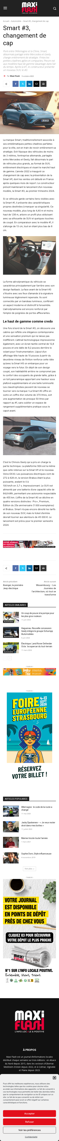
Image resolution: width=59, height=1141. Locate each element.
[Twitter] (23, 84)
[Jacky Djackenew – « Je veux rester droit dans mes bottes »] (11, 826)
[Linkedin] (29, 84)
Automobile (16, 21)
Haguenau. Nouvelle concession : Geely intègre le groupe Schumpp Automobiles (37, 631)
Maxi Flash (15, 76)
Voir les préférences (29, 1130)
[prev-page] (5, 658)
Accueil (6, 21)
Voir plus (28, 868)
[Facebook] (16, 84)
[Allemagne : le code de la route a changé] (11, 811)
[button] (54, 1077)
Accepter (29, 1113)
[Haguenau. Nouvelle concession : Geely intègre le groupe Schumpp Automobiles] (11, 632)
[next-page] (10, 658)
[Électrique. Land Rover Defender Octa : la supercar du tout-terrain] (11, 647)
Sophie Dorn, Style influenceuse (36, 853)
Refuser (29, 1121)
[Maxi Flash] (5, 76)
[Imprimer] (43, 84)
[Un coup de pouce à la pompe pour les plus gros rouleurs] (11, 617)
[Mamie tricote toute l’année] (11, 842)
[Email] (36, 84)
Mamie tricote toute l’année (34, 838)
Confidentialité (31, 1137)
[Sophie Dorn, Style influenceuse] (11, 857)
